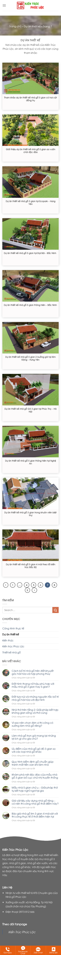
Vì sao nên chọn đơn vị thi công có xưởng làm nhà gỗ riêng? (32, 724)
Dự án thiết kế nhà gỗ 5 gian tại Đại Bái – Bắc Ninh (30, 253)
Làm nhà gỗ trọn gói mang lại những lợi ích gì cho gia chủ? (34, 737)
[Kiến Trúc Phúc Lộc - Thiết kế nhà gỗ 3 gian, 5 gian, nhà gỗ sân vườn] (30, 5)
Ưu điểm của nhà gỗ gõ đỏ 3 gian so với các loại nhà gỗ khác (34, 750)
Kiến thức (7, 640)
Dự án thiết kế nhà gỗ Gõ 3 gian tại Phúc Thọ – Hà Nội (30, 410)
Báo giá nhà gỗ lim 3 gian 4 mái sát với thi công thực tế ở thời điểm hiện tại (35, 815)
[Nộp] (55, 610)
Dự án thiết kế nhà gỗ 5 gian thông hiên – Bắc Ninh (30, 304)
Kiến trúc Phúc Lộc (13, 646)
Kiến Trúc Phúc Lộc (21, 932)
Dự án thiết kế (32, 26)
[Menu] (4, 5)
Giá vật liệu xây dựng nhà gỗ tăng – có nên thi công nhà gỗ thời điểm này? (35, 802)
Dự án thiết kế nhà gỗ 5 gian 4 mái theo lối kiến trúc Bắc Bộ (30, 565)
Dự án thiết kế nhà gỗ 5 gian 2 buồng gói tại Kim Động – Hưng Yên (30, 358)
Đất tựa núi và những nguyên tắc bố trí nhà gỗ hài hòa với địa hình (35, 698)
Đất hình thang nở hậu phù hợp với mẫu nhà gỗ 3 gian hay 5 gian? (33, 685)
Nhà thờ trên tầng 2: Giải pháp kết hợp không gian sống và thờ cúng (35, 711)
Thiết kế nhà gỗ (11, 652)
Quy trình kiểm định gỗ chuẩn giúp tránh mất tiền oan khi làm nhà (32, 763)
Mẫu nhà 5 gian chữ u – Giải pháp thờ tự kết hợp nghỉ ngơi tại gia (35, 789)
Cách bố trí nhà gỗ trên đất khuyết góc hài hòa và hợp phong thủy (32, 672)
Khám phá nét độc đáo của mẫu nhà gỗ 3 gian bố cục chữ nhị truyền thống (35, 776)
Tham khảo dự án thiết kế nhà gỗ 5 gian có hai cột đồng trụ (30, 98)
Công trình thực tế (13, 628)
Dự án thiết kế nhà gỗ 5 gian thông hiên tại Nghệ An (30, 462)
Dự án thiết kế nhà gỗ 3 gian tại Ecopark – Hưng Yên (30, 202)
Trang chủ (15, 26)
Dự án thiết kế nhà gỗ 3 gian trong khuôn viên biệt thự (30, 513)
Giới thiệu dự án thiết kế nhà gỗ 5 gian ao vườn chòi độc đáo (30, 150)
